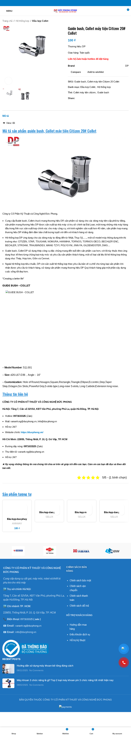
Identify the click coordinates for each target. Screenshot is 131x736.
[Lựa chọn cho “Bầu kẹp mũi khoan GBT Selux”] (89, 512)
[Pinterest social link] (65, 3)
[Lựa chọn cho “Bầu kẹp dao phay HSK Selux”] (121, 512)
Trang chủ (7, 20)
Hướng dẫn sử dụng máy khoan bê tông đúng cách (45, 665)
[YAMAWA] (81, 551)
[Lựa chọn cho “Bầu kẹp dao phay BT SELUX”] (57, 512)
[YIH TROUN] (50, 551)
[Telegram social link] (74, 3)
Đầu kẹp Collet (40, 20)
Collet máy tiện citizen (84, 92)
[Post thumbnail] (8, 669)
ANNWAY (17, 523)
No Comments (36, 670)
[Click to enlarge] (8, 80)
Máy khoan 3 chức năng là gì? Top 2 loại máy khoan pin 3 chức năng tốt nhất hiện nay (65, 680)
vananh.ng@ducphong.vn (28, 625)
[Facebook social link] (57, 3)
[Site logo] (65, 10)
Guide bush (103, 92)
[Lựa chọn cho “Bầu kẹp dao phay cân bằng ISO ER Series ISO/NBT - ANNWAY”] (24, 512)
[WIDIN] (112, 551)
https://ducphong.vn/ (32, 432)
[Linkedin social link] (70, 3)
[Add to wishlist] (24, 507)
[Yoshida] (18, 551)
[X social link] (61, 3)
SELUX (49, 516)
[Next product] (127, 21)
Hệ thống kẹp (22, 20)
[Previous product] (120, 21)
